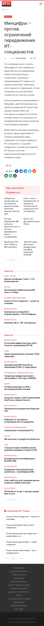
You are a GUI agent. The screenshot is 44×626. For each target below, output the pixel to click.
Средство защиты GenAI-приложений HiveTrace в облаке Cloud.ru (22, 399)
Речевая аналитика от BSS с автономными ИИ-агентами (17, 388)
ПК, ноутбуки (9, 488)
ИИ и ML (13, 276)
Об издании (19, 568)
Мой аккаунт (19, 602)
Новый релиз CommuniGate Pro (19, 430)
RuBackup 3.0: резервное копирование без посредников (18, 420)
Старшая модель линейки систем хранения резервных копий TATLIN (20, 449)
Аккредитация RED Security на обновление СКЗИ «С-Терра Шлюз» (20, 366)
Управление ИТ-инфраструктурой (18, 373)
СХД (6, 445)
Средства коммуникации (15, 427)
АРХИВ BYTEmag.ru (19, 589)
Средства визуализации (14, 298)
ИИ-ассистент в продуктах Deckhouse (22, 439)
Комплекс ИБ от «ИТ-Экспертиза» (20, 323)
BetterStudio (31, 622)
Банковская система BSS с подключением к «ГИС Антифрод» (20, 313)
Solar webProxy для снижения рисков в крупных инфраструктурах (21, 481)
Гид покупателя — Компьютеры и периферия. (20, 575)
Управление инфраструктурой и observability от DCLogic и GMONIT (20, 377)
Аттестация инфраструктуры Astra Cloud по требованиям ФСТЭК (20, 344)
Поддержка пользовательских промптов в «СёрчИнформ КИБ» (19, 470)
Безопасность (10, 309)
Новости (8, 16)
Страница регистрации (19, 599)
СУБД (6, 276)
